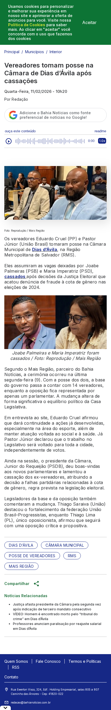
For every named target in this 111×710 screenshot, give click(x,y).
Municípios (34, 51)
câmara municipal (65, 545)
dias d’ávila (21, 545)
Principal (11, 51)
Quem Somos (16, 661)
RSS (15, 667)
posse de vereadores (32, 555)
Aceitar (89, 22)
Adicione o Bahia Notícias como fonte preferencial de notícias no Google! (55, 115)
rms (72, 555)
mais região (21, 566)
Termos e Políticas (84, 661)
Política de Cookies (26, 24)
